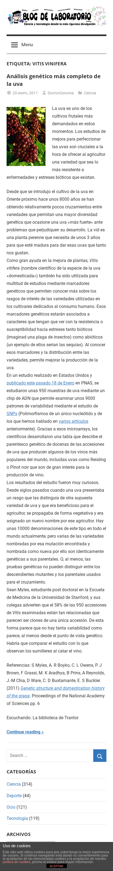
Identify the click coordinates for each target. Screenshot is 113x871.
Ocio (11, 807)
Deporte (14, 795)
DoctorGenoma (61, 93)
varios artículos (73, 421)
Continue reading (23, 732)
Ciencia (90, 93)
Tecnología (17, 818)
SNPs (12, 413)
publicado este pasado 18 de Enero (40, 383)
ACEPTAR (56, 866)
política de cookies (16, 862)
